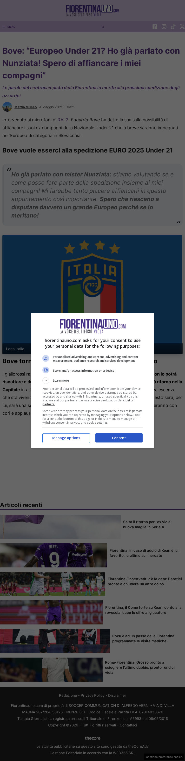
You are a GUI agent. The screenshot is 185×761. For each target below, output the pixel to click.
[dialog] (92, 380)
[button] (92, 380)
